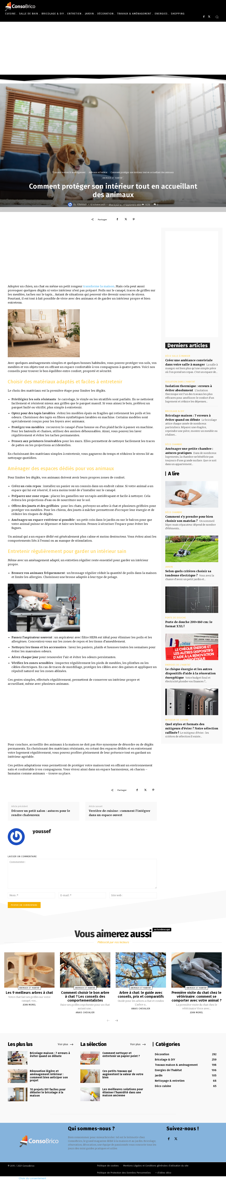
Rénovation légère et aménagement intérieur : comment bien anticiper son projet (49, 1075)
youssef (82, 204)
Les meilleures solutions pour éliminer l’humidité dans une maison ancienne (122, 1092)
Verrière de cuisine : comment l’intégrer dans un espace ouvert (119, 813)
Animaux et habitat (98, 172)
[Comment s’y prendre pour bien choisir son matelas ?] (191, 494)
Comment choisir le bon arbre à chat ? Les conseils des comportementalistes (85, 996)
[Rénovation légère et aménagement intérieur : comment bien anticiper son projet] (17, 1076)
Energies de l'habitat (178, 665)
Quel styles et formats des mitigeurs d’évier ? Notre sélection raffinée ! (191, 728)
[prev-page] (108, 1021)
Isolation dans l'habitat (180, 382)
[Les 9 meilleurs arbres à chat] (29, 970)
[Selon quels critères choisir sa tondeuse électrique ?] (191, 549)
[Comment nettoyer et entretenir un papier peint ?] (90, 1058)
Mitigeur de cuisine (177, 720)
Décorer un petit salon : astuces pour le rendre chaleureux (40, 813)
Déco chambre (173, 444)
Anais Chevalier (85, 1012)
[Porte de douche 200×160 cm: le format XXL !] (191, 599)
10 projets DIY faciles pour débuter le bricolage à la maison (48, 1092)
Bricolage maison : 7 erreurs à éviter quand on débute (50, 1054)
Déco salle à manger (177, 356)
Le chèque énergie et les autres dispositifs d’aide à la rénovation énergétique (190, 673)
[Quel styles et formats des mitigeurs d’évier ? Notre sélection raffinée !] (191, 702)
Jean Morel (29, 1005)
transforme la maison (98, 286)
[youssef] (70, 204)
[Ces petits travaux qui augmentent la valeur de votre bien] (90, 1076)
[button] (217, 17)
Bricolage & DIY (174, 411)
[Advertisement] (113, 48)
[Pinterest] (133, 219)
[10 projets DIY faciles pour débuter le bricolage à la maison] (17, 1094)
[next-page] (116, 1021)
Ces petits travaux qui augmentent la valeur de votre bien (122, 1074)
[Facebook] (204, 17)
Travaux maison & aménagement (68, 172)
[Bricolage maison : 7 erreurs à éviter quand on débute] (17, 1058)
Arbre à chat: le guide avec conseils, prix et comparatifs (141, 994)
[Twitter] (209, 17)
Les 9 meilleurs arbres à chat (29, 992)
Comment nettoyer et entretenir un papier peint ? (121, 1054)
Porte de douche (175, 618)
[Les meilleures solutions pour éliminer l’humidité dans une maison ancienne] (90, 1094)
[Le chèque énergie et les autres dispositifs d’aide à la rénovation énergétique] (191, 647)
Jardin (169, 567)
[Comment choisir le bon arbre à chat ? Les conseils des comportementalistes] (85, 970)
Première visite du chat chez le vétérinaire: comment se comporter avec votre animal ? (196, 996)
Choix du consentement (32, 1178)
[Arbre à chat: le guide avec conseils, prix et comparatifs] (141, 970)
